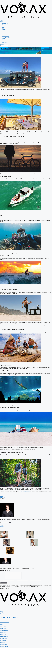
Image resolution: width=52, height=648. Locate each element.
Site (29, 580)
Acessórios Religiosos (4, 620)
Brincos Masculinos (3, 628)
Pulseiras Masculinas (4, 646)
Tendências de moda (5, 25)
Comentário (2, 578)
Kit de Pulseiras (3, 640)
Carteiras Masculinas (4, 630)
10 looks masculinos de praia (25, 491)
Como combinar (5, 23)
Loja (3, 28)
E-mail (15, 580)
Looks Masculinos (5, 24)
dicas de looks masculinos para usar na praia (35, 325)
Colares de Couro (3, 632)
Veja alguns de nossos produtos (9, 617)
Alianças (1, 624)
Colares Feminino (3, 634)
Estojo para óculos (3, 638)
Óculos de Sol (2, 642)
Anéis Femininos (3, 626)
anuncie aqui (4, 30)
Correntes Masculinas (4, 636)
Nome (1, 580)
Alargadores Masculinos (4, 622)
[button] (26, 32)
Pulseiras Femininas (3, 644)
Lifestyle (3, 27)
